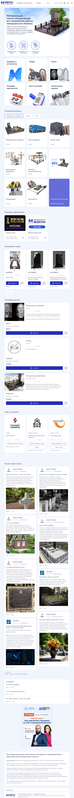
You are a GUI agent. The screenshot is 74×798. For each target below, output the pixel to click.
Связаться (14, 283)
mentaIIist (16, 621)
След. (21, 674)
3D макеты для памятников (35, 376)
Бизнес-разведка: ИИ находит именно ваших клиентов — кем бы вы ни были (19, 626)
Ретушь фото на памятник (35, 306)
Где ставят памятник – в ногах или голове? (18, 474)
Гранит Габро (9, 277)
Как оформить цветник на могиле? (49, 577)
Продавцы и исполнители (24, 3)
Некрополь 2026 (10, 233)
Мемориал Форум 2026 (34, 233)
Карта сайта (9, 790)
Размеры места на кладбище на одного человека (53, 474)
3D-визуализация (30, 378)
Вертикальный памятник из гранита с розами (35, 278)
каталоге (13, 768)
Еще (48, 3)
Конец (25, 674)
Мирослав (9, 393)
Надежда (9, 358)
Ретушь (28, 308)
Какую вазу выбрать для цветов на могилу (51, 619)
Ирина (8, 323)
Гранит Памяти (10, 435)
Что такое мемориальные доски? (15, 567)
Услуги (8, 763)
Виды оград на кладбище (46, 525)
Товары (38, 3)
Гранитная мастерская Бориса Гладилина (36, 436)
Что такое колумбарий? (12, 523)
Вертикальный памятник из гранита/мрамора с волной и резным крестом (58, 278)
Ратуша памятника (31, 349)
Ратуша (28, 341)
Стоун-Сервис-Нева (55, 435)
